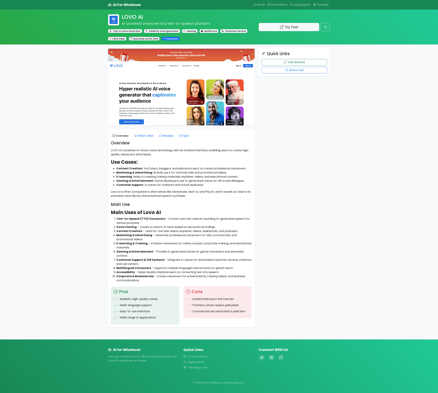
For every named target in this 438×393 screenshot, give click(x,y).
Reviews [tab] (168, 136)
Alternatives (279, 5)
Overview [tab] (122, 136)
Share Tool (296, 70)
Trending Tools (197, 367)
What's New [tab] (145, 136)
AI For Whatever (127, 4)
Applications (302, 5)
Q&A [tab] (186, 136)
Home (261, 5)
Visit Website (296, 62)
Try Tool (291, 27)
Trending (322, 5)
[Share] (325, 27)
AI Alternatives (197, 356)
